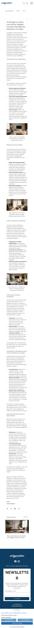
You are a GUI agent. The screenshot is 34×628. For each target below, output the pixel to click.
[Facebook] (15, 561)
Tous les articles (9, 10)
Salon (8, 501)
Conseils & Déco (11, 503)
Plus (24, 10)
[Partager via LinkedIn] (15, 508)
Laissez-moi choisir (17, 623)
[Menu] (31, 3)
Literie (18, 10)
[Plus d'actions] (26, 19)
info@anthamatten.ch (17, 606)
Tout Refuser (8, 620)
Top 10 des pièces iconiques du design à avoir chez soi (16, 536)
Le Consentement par (17, 626)
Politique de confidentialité (6, 617)
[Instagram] (18, 561)
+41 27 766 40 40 (17, 604)
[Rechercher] (24, 3)
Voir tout (25, 517)
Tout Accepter (25, 620)
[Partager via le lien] (19, 508)
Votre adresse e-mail (10, 591)
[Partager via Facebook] (7, 508)
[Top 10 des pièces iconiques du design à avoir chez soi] (17, 526)
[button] (27, 3)
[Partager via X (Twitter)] (11, 508)
